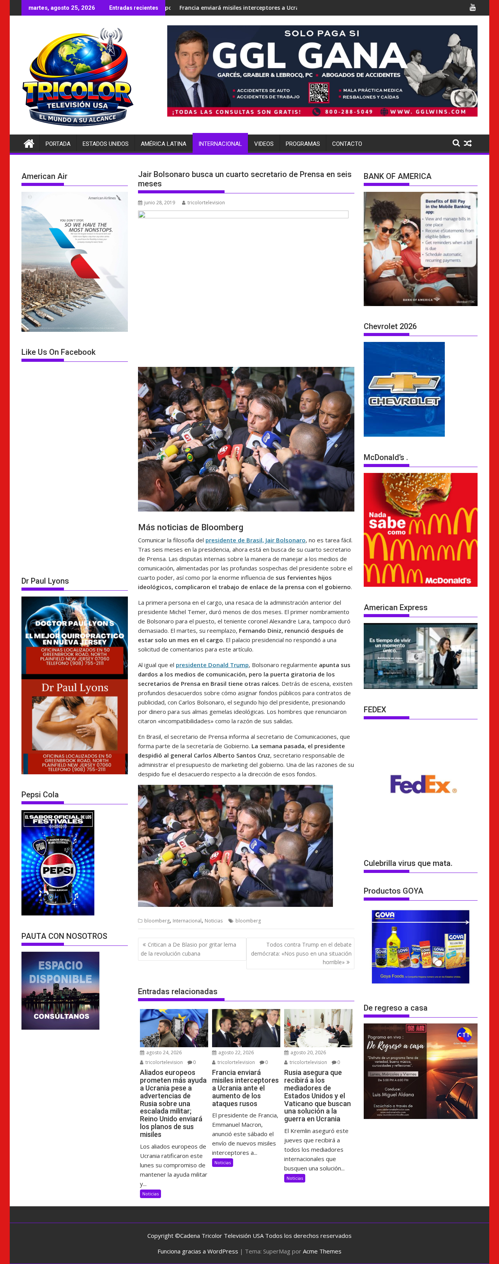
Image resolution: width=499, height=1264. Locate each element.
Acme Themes (322, 1251)
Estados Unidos (106, 143)
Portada (58, 143)
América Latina (163, 143)
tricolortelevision (206, 202)
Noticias (214, 920)
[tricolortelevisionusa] (29, 142)
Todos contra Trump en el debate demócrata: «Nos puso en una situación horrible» (301, 953)
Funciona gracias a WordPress (197, 1251)
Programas (303, 143)
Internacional (220, 143)
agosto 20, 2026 (307, 1052)
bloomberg (157, 920)
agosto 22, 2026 (235, 1052)
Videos (264, 143)
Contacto (347, 143)
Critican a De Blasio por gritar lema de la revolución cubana (188, 949)
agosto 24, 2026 (163, 1052)
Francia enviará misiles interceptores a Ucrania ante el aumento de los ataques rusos (231, 7)
